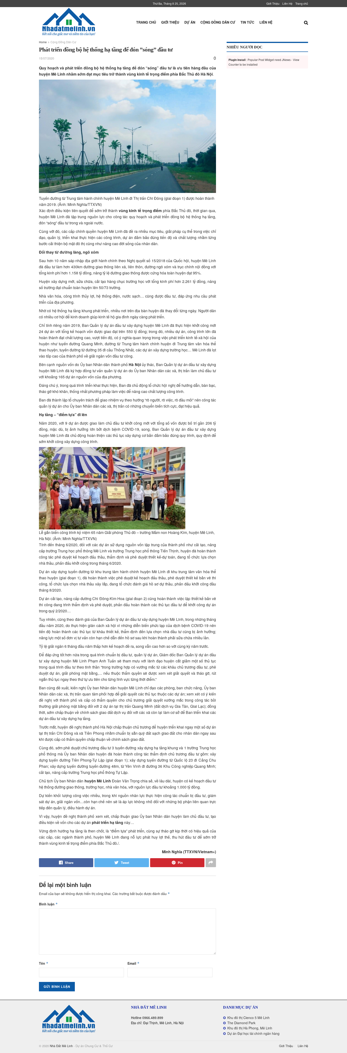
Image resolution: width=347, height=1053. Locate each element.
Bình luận (48, 904)
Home (43, 42)
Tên (43, 963)
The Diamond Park (241, 1022)
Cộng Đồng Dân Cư (217, 22)
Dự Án (189, 22)
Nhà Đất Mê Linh (61, 1046)
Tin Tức (247, 22)
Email (133, 963)
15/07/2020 (46, 58)
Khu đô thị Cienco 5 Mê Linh (248, 1017)
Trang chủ (301, 3)
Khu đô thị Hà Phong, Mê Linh (249, 1028)
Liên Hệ (287, 3)
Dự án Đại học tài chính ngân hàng (253, 1033)
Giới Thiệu (272, 3)
